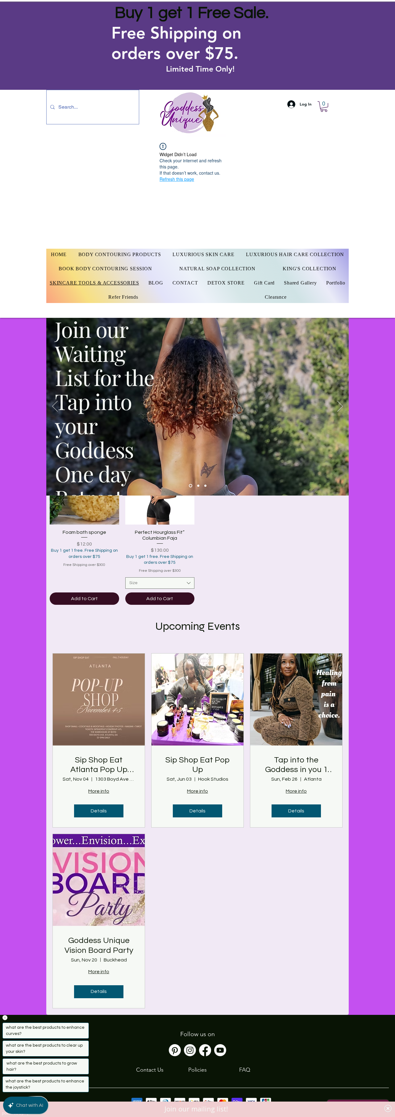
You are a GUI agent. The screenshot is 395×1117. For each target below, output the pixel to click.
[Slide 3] (205, 486)
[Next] (340, 407)
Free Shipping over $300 (84, 565)
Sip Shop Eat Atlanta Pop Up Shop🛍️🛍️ (98, 765)
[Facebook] (205, 1050)
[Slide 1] (190, 486)
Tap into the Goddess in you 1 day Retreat (296, 765)
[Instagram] (190, 1050)
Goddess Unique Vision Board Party (98, 945)
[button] (324, 106)
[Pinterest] (175, 1050)
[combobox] (160, 583)
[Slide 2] (197, 486)
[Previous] (55, 407)
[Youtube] (220, 1050)
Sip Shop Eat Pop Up (197, 765)
